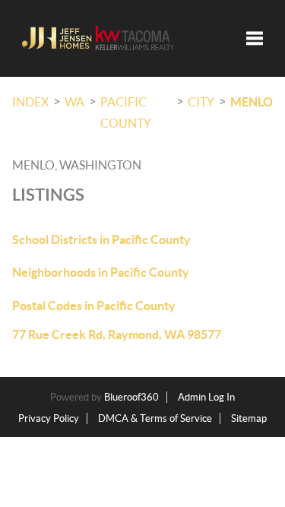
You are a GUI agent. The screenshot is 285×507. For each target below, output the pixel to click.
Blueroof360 (131, 397)
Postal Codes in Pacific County (94, 305)
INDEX (30, 102)
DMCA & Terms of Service (155, 418)
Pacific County (125, 112)
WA (74, 102)
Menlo (251, 102)
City (201, 102)
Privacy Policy (48, 418)
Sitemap (249, 418)
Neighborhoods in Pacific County (100, 272)
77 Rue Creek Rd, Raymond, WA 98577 (116, 334)
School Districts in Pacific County (101, 239)
